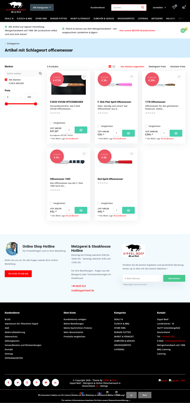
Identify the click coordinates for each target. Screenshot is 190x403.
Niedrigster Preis (157, 66)
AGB (7, 327)
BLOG (7, 319)
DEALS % (9, 18)
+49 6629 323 (78, 286)
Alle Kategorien (40, 7)
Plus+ (114, 380)
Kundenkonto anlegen (75, 319)
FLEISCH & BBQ (24, 18)
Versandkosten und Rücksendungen (23, 345)
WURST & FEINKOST (80, 18)
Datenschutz (11, 336)
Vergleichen (59, 122)
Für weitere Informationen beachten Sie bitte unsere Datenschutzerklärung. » (95, 400)
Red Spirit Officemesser (110, 179)
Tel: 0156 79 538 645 (18, 273)
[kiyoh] (163, 380)
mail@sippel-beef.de (82, 290)
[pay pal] (174, 380)
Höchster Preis (177, 66)
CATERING (143, 18)
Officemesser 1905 (60, 179)
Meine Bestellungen (74, 323)
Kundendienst (98, 7)
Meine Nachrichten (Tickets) (78, 327)
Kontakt (9, 349)
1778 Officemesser (155, 102)
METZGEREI (157, 18)
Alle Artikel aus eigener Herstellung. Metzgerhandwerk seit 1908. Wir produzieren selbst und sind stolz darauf (31, 30)
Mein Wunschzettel (73, 332)
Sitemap (9, 353)
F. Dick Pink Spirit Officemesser (114, 102)
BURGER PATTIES (58, 18)
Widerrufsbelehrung (15, 332)
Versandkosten (72, 138)
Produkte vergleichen (74, 336)
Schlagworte (13, 43)
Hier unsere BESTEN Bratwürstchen (137, 30)
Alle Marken (14, 79)
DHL (183, 380)
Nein (145, 395)
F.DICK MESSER (16, 83)
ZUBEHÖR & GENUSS (104, 18)
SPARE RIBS (41, 18)
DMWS (106, 380)
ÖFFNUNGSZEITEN (14, 358)
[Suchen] (143, 7)
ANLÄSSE (170, 18)
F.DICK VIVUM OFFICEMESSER (66, 102)
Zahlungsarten (12, 340)
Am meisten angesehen (132, 66)
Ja (131, 395)
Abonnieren (174, 278)
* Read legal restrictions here (135, 284)
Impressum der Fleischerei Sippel (21, 323)
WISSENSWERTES (126, 18)
